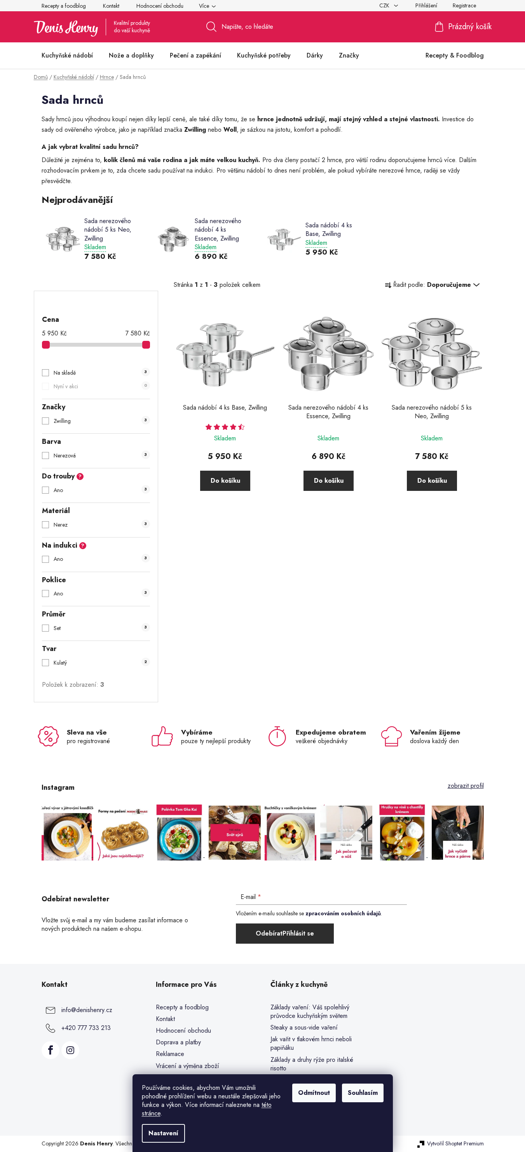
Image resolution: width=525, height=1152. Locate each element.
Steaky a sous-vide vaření (304, 1027)
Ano (100, 490)
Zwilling (100, 421)
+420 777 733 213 (86, 1027)
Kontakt (111, 6)
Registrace (464, 5)
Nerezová (100, 455)
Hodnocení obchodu (159, 6)
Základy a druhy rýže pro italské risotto (311, 1064)
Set (100, 628)
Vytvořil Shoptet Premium (455, 1143)
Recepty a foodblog (64, 6)
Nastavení (163, 1133)
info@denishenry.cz (86, 1009)
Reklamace (170, 1053)
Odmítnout (314, 1092)
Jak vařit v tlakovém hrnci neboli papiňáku (311, 1043)
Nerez (100, 525)
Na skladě (100, 373)
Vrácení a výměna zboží (187, 1065)
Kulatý (100, 663)
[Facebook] (50, 1050)
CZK (385, 5)
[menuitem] (67, 55)
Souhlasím (363, 1092)
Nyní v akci (100, 386)
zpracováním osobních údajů (343, 913)
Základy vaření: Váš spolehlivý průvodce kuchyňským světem (309, 1011)
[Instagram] (70, 1050)
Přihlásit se (298, 933)
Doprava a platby (178, 1042)
